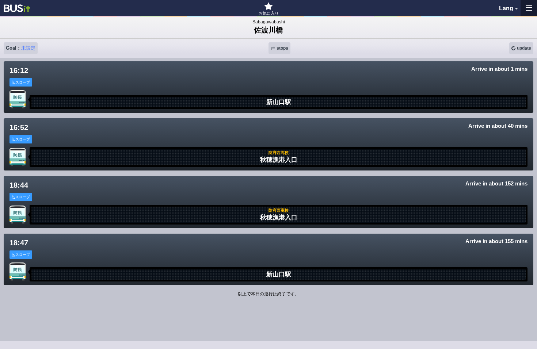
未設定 (28, 48)
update (524, 48)
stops (282, 48)
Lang (506, 8)
